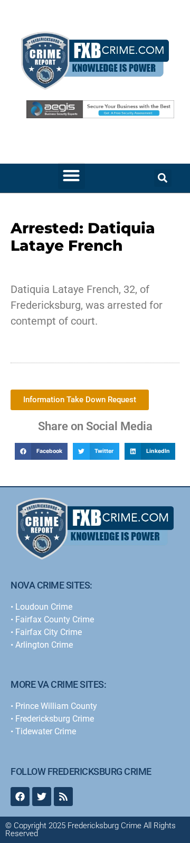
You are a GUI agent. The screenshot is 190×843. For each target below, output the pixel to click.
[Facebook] (20, 796)
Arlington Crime (44, 645)
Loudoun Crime (43, 607)
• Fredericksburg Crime (52, 719)
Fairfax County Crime (54, 619)
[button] (71, 175)
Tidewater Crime (45, 731)
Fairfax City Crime (48, 632)
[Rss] (63, 796)
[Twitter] (41, 796)
